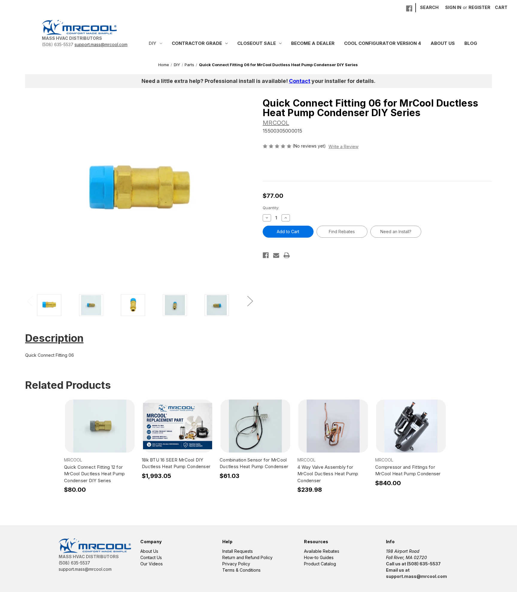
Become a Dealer (312, 43)
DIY (152, 43)
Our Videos (151, 563)
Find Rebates (342, 231)
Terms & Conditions (241, 570)
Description (54, 338)
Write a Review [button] (343, 146)
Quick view (99, 420)
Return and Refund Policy (247, 557)
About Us (443, 43)
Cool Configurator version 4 (382, 43)
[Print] (287, 255)
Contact (299, 81)
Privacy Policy (236, 563)
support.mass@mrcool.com (100, 44)
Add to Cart (100, 431)
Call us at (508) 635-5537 (413, 563)
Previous (30, 301)
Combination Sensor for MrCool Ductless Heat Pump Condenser (254, 463)
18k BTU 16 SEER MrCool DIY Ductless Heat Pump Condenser (176, 463)
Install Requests (237, 551)
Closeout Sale (256, 43)
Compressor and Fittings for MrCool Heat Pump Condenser (408, 470)
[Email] (276, 255)
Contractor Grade (197, 43)
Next (250, 301)
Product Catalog (320, 563)
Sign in (453, 7)
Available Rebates (321, 551)
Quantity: (271, 207)
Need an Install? (395, 231)
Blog (470, 43)
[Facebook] (409, 8)
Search (429, 7)
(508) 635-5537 (57, 44)
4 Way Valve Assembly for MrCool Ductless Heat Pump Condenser (327, 473)
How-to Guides (319, 557)
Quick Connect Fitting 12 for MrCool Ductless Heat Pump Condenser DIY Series (94, 473)
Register (479, 7)
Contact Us (151, 557)
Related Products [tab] (68, 385)
